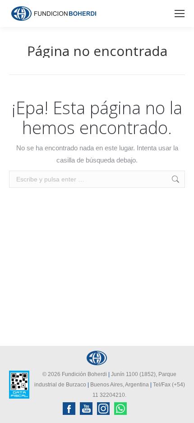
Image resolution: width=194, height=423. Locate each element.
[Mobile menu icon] (179, 13)
